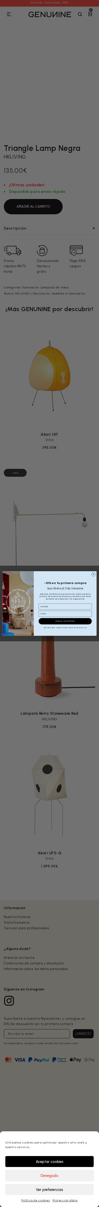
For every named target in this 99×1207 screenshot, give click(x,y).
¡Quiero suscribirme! (65, 621)
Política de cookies (35, 1200)
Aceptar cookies (49, 1161)
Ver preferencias (49, 1189)
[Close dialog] (93, 574)
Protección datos (65, 1200)
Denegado (49, 1175)
